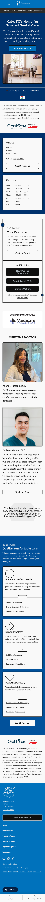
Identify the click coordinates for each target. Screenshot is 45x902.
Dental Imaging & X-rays (15, 712)
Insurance (7, 852)
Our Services (8, 831)
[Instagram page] (8, 858)
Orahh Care (37, 872)
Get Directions (22, 165)
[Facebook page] (4, 858)
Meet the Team (22, 492)
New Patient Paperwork (22, 271)
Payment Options (22, 288)
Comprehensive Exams (15, 611)
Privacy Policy (7, 872)
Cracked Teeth (12, 659)
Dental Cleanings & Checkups (17, 607)
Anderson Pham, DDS (14, 450)
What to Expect (22, 253)
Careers (29, 872)
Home (5, 825)
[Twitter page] (12, 858)
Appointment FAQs (22, 281)
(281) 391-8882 (18, 159)
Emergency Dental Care (15, 664)
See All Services (23, 723)
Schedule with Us (22, 48)
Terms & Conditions (19, 872)
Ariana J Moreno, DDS (14, 385)
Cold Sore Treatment (14, 602)
